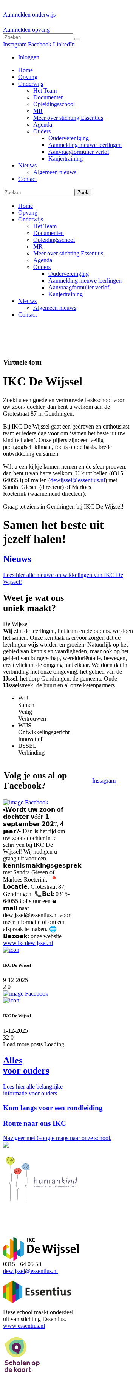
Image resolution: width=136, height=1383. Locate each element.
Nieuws (27, 301)
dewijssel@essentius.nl (77, 480)
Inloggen (28, 57)
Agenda (42, 260)
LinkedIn (64, 44)
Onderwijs (30, 219)
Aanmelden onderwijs (29, 14)
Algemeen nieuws (54, 308)
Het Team (45, 226)
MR (38, 246)
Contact (27, 314)
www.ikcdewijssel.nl (28, 943)
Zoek (82, 192)
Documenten (48, 233)
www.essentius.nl (24, 1326)
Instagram (14, 44)
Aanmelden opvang (26, 29)
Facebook (39, 44)
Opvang (27, 212)
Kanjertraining (65, 294)
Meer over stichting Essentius (68, 253)
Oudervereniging (68, 274)
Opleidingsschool (54, 240)
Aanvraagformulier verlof (78, 287)
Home (25, 206)
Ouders (42, 267)
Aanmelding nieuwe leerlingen (85, 280)
